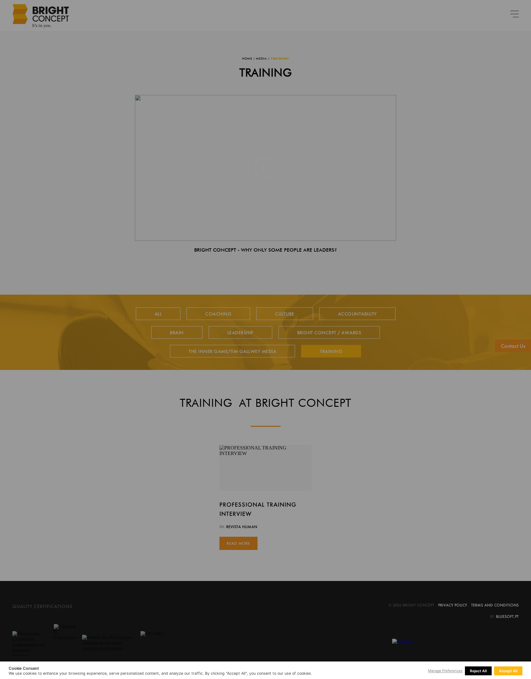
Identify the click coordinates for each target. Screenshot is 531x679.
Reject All (478, 671)
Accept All (508, 671)
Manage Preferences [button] (445, 671)
